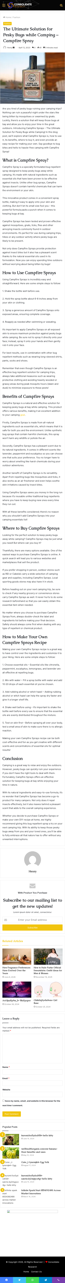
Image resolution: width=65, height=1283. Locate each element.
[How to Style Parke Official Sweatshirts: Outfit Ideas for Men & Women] (48, 957)
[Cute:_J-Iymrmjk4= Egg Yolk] (10, 1166)
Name (6, 1067)
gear (22, 414)
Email (5, 1078)
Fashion (16, 17)
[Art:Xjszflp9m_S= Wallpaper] (16, 990)
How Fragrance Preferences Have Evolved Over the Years (16, 970)
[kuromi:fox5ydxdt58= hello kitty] (10, 1139)
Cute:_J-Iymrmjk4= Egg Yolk (35, 1162)
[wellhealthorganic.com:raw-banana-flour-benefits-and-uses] (10, 1153)
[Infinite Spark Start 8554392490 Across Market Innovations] (10, 1197)
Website (6, 1089)
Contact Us (36, 1271)
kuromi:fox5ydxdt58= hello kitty (37, 1135)
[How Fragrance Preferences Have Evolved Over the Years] (16, 957)
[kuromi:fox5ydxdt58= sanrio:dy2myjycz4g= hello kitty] (10, 1180)
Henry (9, 47)
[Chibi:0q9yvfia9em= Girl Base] (48, 989)
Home (8, 17)
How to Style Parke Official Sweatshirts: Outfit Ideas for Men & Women (48, 970)
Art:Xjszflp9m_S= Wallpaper (16, 1000)
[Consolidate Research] (20, 5)
